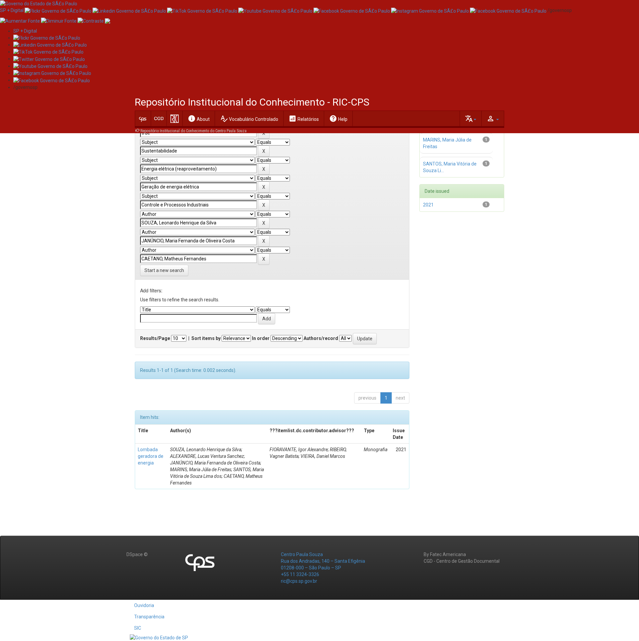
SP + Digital (12, 10)
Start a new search (164, 270)
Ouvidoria (144, 605)
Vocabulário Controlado (249, 119)
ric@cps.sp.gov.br (299, 581)
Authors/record (321, 338)
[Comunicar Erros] (107, 20)
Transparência (149, 616)
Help (338, 119)
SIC (137, 628)
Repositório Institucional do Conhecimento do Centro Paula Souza (193, 131)
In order (261, 338)
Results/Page (155, 338)
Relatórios (304, 119)
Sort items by (206, 338)
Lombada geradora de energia (150, 456)
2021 (428, 204)
